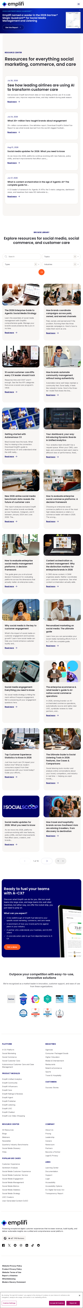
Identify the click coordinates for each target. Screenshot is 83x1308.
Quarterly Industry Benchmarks (15, 1145)
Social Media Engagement (12, 1179)
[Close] (79, 1295)
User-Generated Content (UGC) (15, 1201)
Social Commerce (9, 1057)
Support (48, 1175)
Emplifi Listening (8, 1105)
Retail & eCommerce (53, 1068)
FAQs (4, 1152)
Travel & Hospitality (53, 1075)
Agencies (49, 1050)
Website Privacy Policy (12, 1266)
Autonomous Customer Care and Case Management (18, 1065)
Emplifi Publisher (9, 1101)
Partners (49, 1148)
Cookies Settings (9, 1303)
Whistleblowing (8, 1279)
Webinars (6, 1137)
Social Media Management (13, 1182)
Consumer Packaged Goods (56, 1053)
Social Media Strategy (11, 1193)
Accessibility (50, 1182)
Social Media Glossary (11, 1148)
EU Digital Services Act (54, 1190)
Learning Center (52, 1168)
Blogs (4, 1133)
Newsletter (6, 1141)
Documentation (51, 1171)
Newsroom (49, 1145)
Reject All (73, 1303)
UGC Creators (8, 1197)
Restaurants (50, 1064)
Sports (48, 1072)
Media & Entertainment (54, 1061)
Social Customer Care (11, 1061)
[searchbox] (62, 255)
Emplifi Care (7, 1090)
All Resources (8, 1130)
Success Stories (52, 1087)
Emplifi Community (9, 1083)
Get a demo (12, 947)
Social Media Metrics (10, 1186)
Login (47, 1179)
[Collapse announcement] (79, 10)
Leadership (49, 1137)
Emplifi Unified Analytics (12, 1079)
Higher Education (52, 1057)
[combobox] (61, 257)
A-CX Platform (8, 1050)
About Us (49, 1130)
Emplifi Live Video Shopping (13, 1116)
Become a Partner (52, 1152)
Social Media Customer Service (15, 1175)
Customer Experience (11, 1164)
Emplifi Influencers (10, 1086)
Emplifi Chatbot (8, 1112)
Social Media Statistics (11, 1190)
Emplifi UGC (7, 1108)
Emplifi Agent (7, 1097)
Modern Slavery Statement (14, 1282)
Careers (48, 1141)
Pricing (48, 1133)
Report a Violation (10, 1275)
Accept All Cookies (57, 1303)
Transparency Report (54, 1193)
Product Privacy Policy (12, 1269)
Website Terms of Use (11, 1272)
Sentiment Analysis (10, 1168)
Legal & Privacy (51, 1156)
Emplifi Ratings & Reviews (12, 1094)
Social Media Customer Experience (16, 1171)
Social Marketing (9, 1053)
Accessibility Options (53, 1186)
